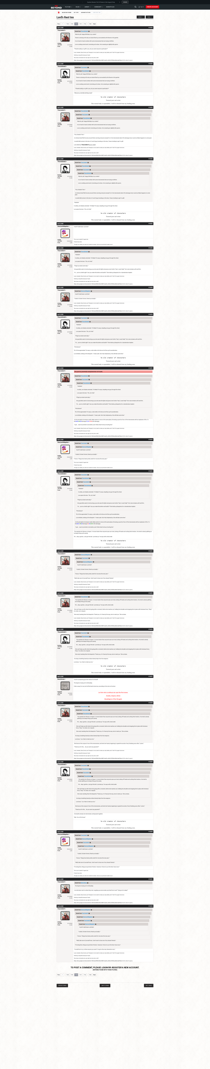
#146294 (150, 551)
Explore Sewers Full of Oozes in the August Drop (101, 2)
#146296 (150, 629)
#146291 (150, 368)
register (116, 967)
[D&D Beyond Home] (56, 7)
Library (86, 7)
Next (94, 24)
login (104, 967)
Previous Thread (62, 985)
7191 (80, 24)
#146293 (150, 471)
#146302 (150, 906)
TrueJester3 (84, 67)
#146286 (150, 158)
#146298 (150, 702)
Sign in (142, 6)
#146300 (150, 831)
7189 (72, 24)
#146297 (150, 676)
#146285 (150, 107)
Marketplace (110, 7)
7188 (67, 24)
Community (97, 7)
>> (88, 31)
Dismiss (125, 2)
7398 (90, 24)
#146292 (150, 439)
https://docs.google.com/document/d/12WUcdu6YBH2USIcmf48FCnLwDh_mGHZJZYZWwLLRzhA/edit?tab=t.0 (98, 60)
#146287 (150, 223)
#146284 (150, 63)
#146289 (150, 287)
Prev (59, 24)
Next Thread (149, 985)
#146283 (150, 27)
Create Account (152, 7)
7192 (85, 24)
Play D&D (68, 7)
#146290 (150, 314)
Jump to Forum (105, 985)
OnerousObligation (85, 291)
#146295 (150, 593)
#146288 (150, 248)
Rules (77, 7)
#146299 (150, 761)
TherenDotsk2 (84, 31)
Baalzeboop (84, 882)
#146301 (150, 879)
